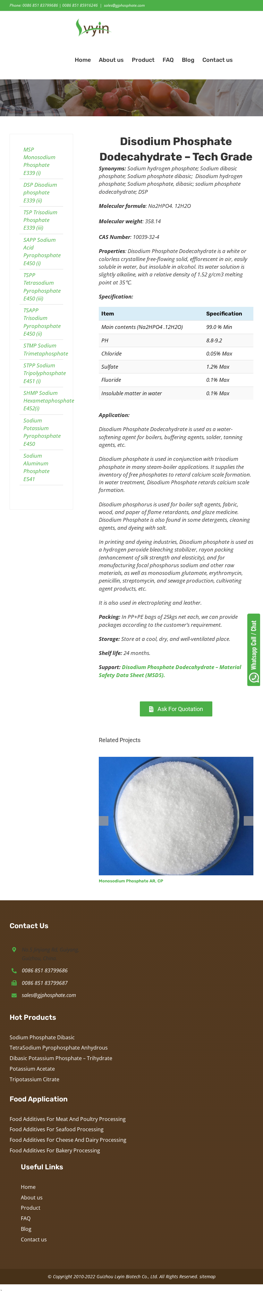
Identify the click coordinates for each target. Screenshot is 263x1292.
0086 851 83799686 (45, 970)
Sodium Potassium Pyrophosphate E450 (42, 432)
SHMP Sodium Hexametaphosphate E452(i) (48, 400)
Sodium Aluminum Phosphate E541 (36, 467)
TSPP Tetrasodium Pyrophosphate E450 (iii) (42, 286)
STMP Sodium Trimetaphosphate (45, 349)
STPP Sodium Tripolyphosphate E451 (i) (44, 373)
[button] (243, 60)
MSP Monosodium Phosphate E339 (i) (39, 161)
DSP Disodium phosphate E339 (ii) (40, 192)
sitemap (207, 1276)
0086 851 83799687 (45, 982)
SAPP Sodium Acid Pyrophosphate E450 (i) (42, 251)
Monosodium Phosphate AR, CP (131, 881)
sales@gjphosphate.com (124, 5)
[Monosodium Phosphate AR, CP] (176, 760)
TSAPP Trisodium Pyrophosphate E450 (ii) (42, 322)
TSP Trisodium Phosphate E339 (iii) (40, 220)
